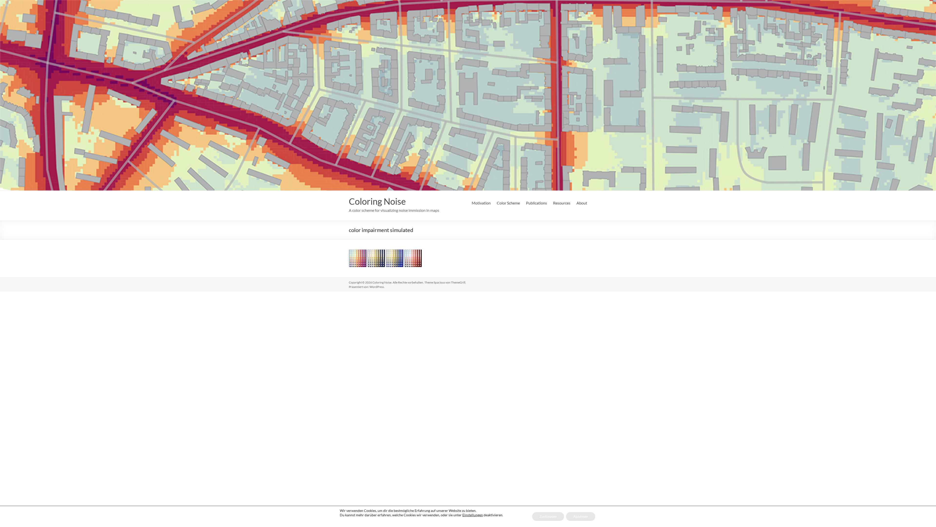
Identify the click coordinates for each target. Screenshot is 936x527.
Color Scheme (508, 203)
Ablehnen (580, 516)
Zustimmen (548, 516)
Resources (561, 203)
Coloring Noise (377, 201)
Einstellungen (472, 515)
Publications (536, 203)
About (581, 203)
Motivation (481, 203)
